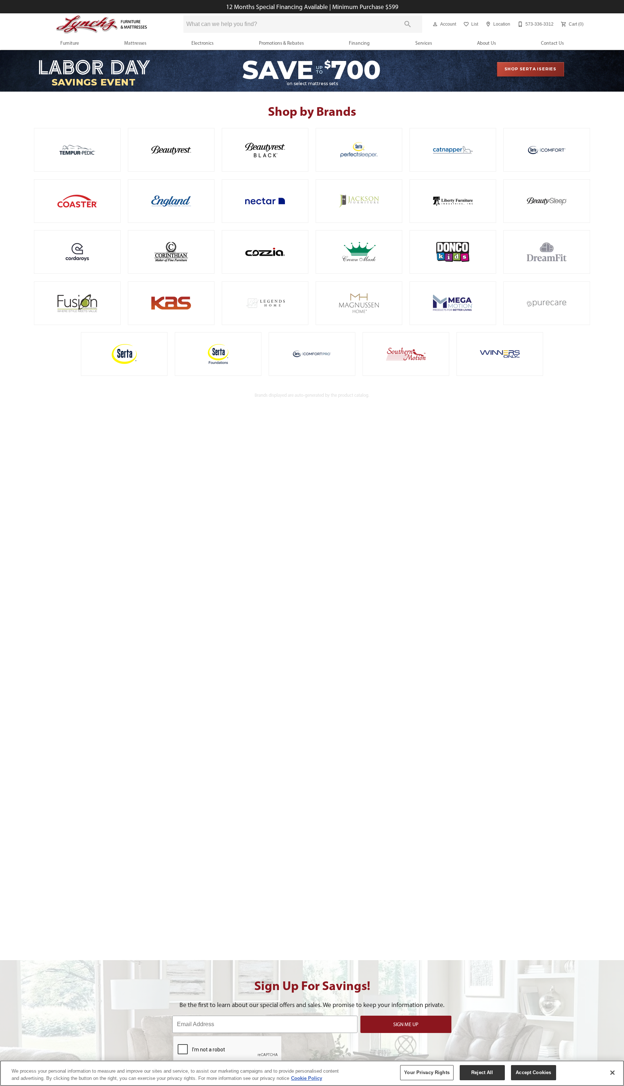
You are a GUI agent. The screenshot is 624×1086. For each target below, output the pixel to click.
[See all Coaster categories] (77, 201)
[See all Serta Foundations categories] (218, 354)
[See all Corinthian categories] (171, 252)
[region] (312, 1073)
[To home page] (102, 24)
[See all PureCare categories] (547, 303)
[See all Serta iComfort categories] (547, 150)
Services (423, 43)
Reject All (482, 1072)
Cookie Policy (306, 1078)
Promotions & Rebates (281, 43)
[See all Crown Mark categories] (359, 252)
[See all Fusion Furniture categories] (77, 303)
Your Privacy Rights (426, 1072)
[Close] (612, 1073)
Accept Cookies (533, 1072)
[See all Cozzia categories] (265, 252)
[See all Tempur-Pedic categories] (77, 150)
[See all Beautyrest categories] (171, 150)
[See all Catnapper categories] (453, 150)
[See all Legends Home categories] (265, 303)
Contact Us (552, 43)
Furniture (69, 43)
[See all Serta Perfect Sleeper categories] (359, 150)
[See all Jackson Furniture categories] (359, 201)
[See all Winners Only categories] (500, 354)
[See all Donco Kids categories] (453, 252)
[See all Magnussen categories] (359, 303)
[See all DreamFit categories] (547, 252)
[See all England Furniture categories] (171, 201)
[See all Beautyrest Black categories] (265, 150)
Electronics (202, 43)
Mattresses (135, 43)
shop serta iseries (530, 68)
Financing (359, 43)
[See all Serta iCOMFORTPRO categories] (312, 354)
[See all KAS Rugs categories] (171, 303)
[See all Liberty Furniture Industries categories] (453, 201)
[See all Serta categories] (124, 354)
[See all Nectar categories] (265, 201)
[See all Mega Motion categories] (453, 303)
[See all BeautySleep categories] (547, 201)
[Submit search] (407, 24)
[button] (435, 24)
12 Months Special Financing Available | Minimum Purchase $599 (312, 6)
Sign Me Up (406, 1024)
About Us (486, 43)
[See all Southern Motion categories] (406, 354)
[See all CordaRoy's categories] (77, 252)
